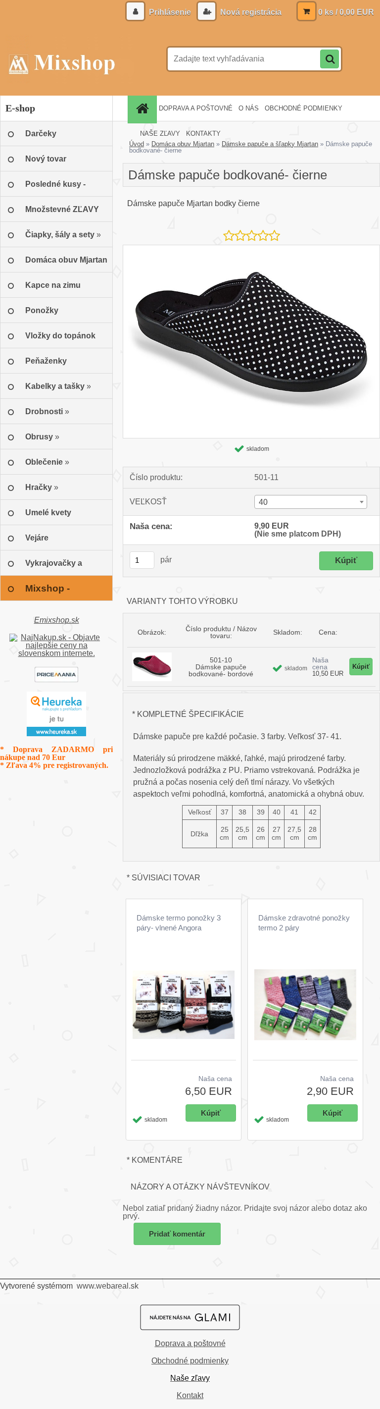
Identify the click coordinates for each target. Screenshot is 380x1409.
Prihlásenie (170, 12)
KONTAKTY (203, 133)
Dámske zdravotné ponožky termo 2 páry (304, 923)
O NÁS (248, 108)
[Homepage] (143, 108)
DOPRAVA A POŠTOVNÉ (196, 108)
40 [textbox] (263, 502)
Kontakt (190, 1395)
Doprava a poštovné (190, 1343)
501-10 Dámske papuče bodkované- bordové (221, 667)
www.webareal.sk (108, 1286)
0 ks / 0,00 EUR (346, 12)
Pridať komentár (177, 1234)
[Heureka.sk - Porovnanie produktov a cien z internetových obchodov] (56, 695)
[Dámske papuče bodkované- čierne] (251, 249)
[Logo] (68, 59)
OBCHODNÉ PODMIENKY (303, 108)
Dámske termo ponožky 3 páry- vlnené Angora (179, 923)
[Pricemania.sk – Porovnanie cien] (56, 670)
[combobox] (310, 502)
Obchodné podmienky (190, 1360)
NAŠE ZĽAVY (160, 133)
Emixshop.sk (56, 620)
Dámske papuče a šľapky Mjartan (270, 144)
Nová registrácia (250, 12)
